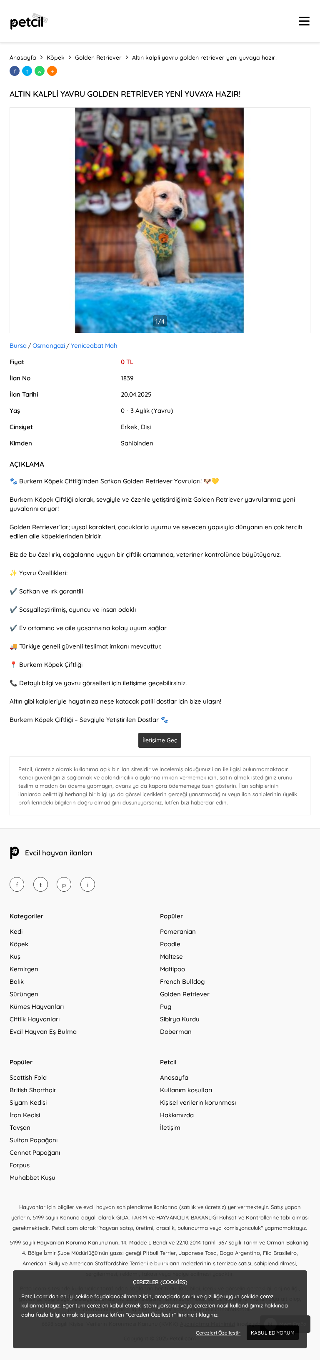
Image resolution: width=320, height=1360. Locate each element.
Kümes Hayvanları (37, 1007)
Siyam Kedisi (28, 1102)
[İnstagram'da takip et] (87, 884)
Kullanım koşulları (186, 1090)
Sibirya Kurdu (180, 1019)
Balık (17, 981)
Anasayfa (174, 1077)
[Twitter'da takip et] (40, 884)
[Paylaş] (52, 71)
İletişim (170, 1127)
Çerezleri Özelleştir (218, 1333)
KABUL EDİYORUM (273, 1333)
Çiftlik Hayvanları (35, 1019)
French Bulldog (182, 981)
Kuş (15, 956)
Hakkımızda (177, 1115)
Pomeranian (178, 931)
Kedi (16, 931)
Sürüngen (24, 994)
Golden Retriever (185, 994)
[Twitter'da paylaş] (27, 71)
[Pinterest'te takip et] (64, 884)
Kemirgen (24, 969)
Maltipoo (172, 969)
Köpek (19, 944)
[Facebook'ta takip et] (17, 884)
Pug (165, 1007)
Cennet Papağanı (35, 1152)
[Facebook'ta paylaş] (15, 71)
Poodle (170, 944)
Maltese (171, 956)
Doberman (176, 1032)
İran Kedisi (25, 1115)
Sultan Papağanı (34, 1140)
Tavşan (20, 1127)
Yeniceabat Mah (94, 345)
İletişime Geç (159, 740)
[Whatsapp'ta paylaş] (40, 71)
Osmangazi (48, 345)
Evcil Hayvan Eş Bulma (43, 1032)
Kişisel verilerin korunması (198, 1102)
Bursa (18, 345)
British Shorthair (33, 1090)
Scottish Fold (28, 1077)
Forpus (20, 1165)
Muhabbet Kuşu (32, 1178)
